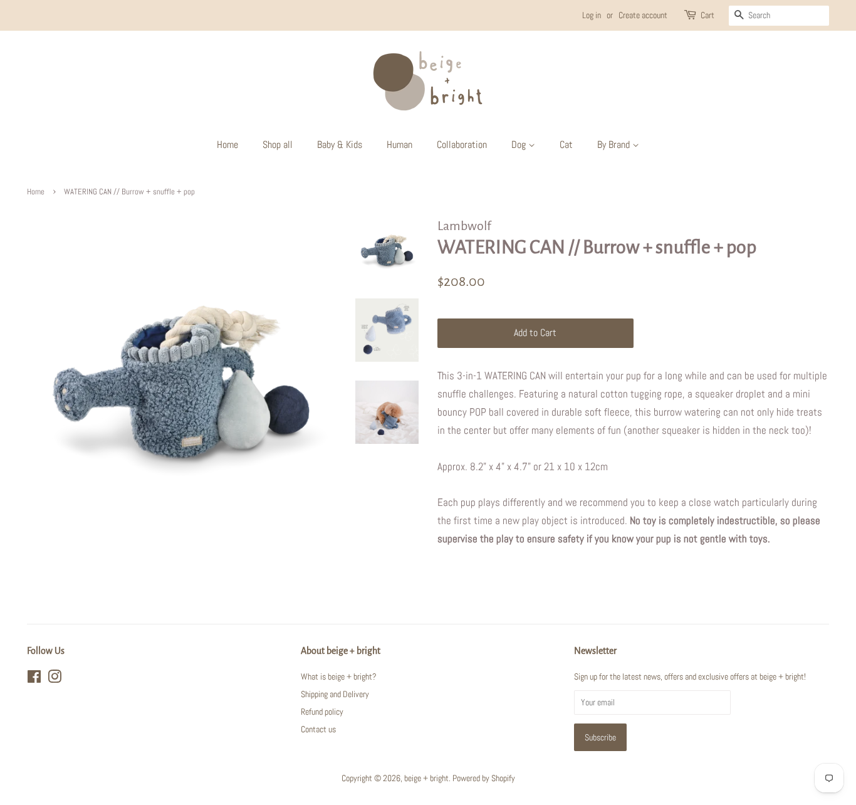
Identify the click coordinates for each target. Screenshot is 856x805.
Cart (707, 15)
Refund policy (322, 711)
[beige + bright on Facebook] (34, 679)
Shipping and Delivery (335, 694)
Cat (566, 144)
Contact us (318, 729)
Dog (519, 144)
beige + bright (426, 778)
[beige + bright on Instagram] (54, 679)
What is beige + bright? (339, 676)
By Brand (614, 144)
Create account (643, 15)
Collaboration (462, 144)
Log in (591, 15)
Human (399, 144)
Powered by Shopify (483, 778)
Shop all (278, 144)
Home (227, 144)
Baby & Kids (339, 144)
